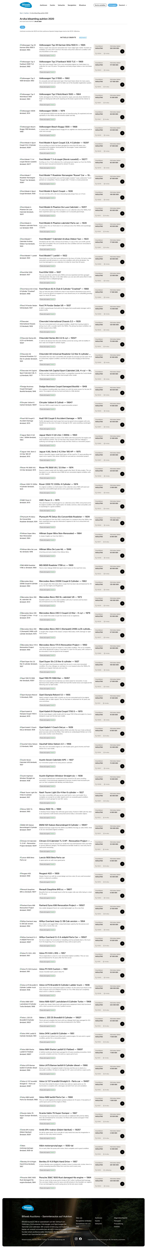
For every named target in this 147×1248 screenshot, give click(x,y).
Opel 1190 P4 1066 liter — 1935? (54, 678)
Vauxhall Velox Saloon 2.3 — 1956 (55, 744)
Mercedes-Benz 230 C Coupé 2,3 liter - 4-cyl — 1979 (64, 613)
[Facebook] (80, 1239)
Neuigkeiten (72, 5)
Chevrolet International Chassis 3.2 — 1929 (60, 321)
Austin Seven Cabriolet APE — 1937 (56, 760)
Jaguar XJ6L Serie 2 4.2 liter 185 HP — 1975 (60, 451)
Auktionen (43, 5)
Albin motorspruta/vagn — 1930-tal (56, 1145)
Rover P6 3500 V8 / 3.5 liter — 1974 (56, 467)
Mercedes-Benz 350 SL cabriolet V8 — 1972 (60, 597)
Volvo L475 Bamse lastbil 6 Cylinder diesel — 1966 (63, 1065)
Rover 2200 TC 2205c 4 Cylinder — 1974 (58, 484)
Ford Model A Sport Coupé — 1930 (56, 191)
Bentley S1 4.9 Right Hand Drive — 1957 (58, 1161)
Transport (117, 1221)
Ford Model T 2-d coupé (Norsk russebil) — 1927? (63, 159)
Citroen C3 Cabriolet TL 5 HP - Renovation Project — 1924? (67, 841)
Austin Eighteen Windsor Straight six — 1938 (61, 775)
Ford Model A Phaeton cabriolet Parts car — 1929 (63, 223)
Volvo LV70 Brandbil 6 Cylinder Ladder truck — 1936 (64, 985)
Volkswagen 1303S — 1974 (52, 111)
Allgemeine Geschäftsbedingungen (126, 1218)
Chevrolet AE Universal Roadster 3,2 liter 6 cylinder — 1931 (67, 354)
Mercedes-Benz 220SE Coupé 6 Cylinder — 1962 (63, 581)
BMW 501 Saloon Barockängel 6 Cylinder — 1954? (63, 825)
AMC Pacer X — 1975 (49, 500)
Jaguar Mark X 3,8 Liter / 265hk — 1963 (58, 435)
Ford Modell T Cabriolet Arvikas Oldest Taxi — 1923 (63, 239)
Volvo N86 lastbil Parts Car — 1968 (56, 1097)
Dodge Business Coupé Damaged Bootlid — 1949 (63, 386)
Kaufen (52, 5)
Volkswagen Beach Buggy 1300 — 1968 (58, 126)
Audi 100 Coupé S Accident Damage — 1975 (60, 418)
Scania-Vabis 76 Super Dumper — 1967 (58, 1113)
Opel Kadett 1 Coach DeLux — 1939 (56, 727)
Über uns (79, 1218)
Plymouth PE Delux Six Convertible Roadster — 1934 (64, 516)
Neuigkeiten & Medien (83, 1221)
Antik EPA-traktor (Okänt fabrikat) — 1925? (60, 1129)
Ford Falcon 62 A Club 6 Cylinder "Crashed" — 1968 (64, 289)
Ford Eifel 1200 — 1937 (50, 272)
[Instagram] (76, 1239)
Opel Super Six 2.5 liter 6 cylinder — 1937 (59, 661)
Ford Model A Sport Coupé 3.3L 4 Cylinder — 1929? (64, 142)
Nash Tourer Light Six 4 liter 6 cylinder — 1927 (61, 792)
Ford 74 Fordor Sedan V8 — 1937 (55, 305)
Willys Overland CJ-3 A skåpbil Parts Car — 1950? (63, 937)
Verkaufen (61, 5)
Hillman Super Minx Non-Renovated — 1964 (60, 533)
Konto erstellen (100, 5)
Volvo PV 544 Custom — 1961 (53, 969)
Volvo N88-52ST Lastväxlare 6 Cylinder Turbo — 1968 (65, 1001)
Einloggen (112, 5)
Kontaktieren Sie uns (83, 1224)
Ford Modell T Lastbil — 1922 (53, 255)
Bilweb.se (82, 5)
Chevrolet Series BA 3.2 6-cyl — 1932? (57, 338)
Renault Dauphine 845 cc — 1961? (55, 889)
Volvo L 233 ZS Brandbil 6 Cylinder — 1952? (60, 1017)
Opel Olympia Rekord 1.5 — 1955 (54, 694)
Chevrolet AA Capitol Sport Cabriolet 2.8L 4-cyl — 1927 (66, 370)
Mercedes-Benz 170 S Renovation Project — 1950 (63, 645)
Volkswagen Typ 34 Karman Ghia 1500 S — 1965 (62, 45)
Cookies (117, 1226)
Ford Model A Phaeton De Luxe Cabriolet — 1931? (63, 207)
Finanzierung (118, 1224)
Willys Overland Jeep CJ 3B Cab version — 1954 (62, 921)
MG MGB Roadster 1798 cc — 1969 (56, 565)
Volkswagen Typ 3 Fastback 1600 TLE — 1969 (61, 61)
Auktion (26, 13)
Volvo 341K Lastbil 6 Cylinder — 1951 (56, 1033)
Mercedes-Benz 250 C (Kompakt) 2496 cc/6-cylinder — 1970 (68, 629)
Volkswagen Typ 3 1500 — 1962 (54, 78)
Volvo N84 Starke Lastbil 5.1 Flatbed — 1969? (61, 1049)
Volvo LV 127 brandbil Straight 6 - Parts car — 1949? (64, 1081)
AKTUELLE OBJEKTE (68, 37)
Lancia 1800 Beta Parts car (52, 857)
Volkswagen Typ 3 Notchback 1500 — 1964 (60, 94)
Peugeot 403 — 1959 (49, 873)
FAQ (77, 1226)
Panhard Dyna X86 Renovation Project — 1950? (62, 905)
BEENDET (83, 37)
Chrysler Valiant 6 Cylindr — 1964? (55, 402)
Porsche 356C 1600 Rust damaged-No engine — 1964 (65, 1177)
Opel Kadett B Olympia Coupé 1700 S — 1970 (60, 711)
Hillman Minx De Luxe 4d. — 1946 (55, 549)
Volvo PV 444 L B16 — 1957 (52, 953)
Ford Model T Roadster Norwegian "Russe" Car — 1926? (66, 175)
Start (21, 13)
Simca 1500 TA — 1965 (50, 809)
